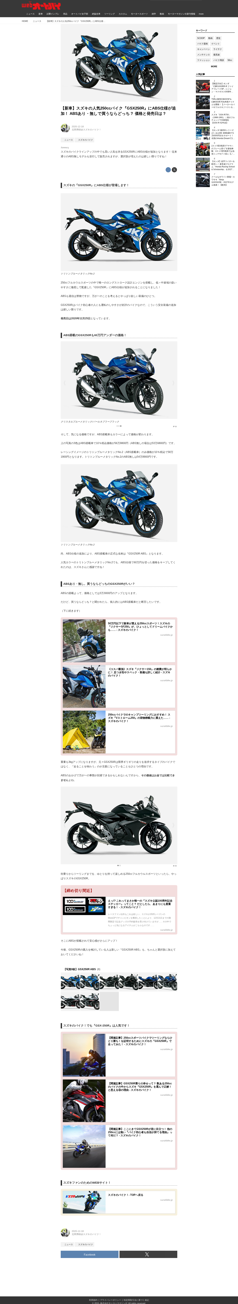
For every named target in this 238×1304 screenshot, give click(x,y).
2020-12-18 (78, 126)
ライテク (217, 49)
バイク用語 (218, 60)
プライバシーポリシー (110, 1300)
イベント (215, 43)
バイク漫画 (202, 43)
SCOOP (201, 38)
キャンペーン (203, 49)
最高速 (216, 54)
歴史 (218, 38)
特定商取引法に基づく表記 (136, 1300)
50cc (230, 60)
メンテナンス (203, 54)
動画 (210, 38)
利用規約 (93, 1300)
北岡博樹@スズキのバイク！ (86, 129)
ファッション (203, 60)
